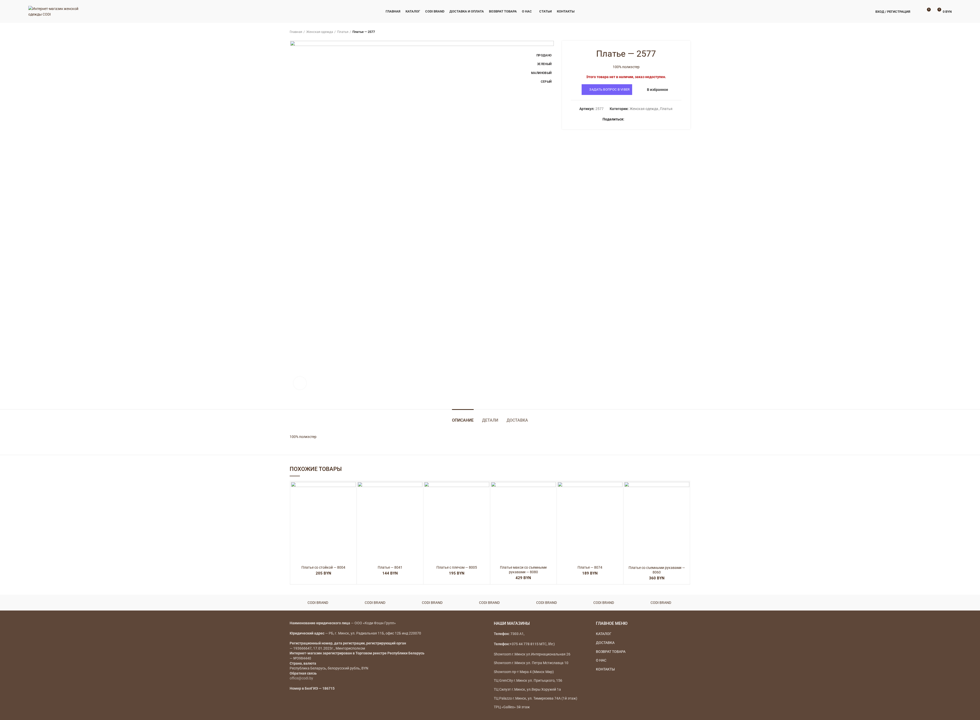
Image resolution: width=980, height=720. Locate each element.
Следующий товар (687, 31)
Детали (490, 420)
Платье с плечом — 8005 (456, 567)
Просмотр (352, 513)
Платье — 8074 (590, 567)
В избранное (657, 89)
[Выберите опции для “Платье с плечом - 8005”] (485, 501)
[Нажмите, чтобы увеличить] (299, 383)
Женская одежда (319, 32)
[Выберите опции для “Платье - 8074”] (618, 501)
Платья (342, 32)
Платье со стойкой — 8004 (323, 567)
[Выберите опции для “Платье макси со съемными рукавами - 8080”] (552, 501)
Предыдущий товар (677, 31)
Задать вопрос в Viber (609, 89)
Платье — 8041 (390, 567)
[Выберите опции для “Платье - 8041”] (418, 501)
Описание (463, 420)
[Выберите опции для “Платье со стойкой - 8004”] (352, 501)
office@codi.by (301, 678)
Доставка (517, 420)
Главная (296, 32)
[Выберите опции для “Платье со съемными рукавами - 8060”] (685, 501)
